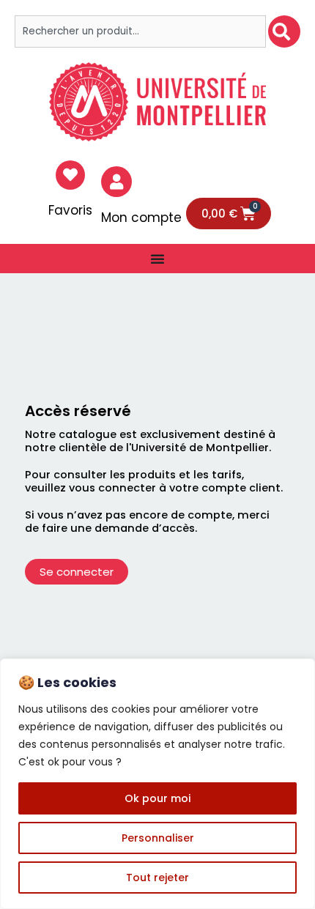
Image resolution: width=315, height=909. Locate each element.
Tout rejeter (157, 877)
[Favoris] (70, 175)
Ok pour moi (157, 798)
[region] (157, 783)
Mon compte (141, 217)
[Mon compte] (116, 181)
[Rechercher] (284, 31)
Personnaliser (158, 838)
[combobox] (140, 31)
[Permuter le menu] (157, 258)
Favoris (70, 210)
